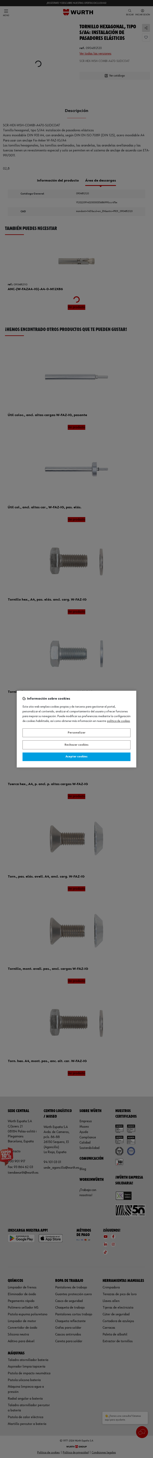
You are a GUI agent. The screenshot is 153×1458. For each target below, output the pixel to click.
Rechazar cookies (76, 744)
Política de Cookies (118, 721)
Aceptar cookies (76, 756)
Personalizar (76, 732)
